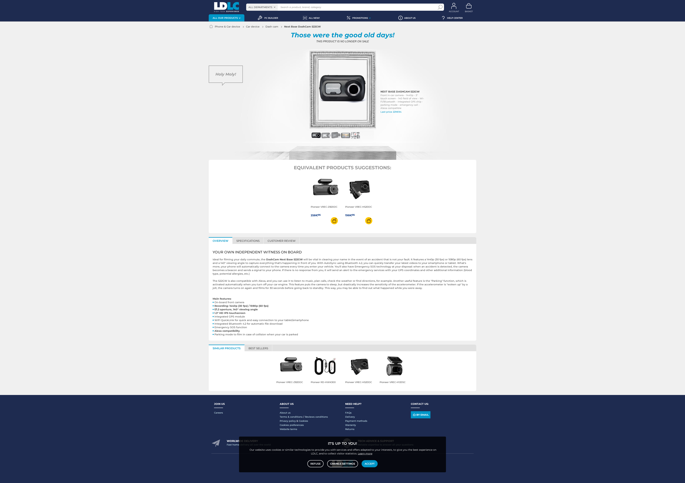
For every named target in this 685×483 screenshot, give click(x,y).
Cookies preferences (292, 425)
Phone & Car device (227, 26)
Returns (349, 429)
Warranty (350, 425)
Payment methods (356, 420)
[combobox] (262, 7)
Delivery (350, 416)
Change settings (342, 463)
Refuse (315, 463)
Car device (253, 26)
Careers (218, 412)
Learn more (365, 453)
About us (285, 412)
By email (422, 414)
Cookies (303, 420)
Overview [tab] (220, 240)
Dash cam (271, 26)
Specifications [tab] (248, 240)
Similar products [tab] (226, 348)
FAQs (348, 412)
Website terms (288, 429)
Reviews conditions (316, 416)
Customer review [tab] (282, 240)
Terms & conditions (291, 416)
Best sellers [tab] (258, 348)
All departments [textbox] (260, 7)
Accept (370, 463)
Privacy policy (288, 420)
